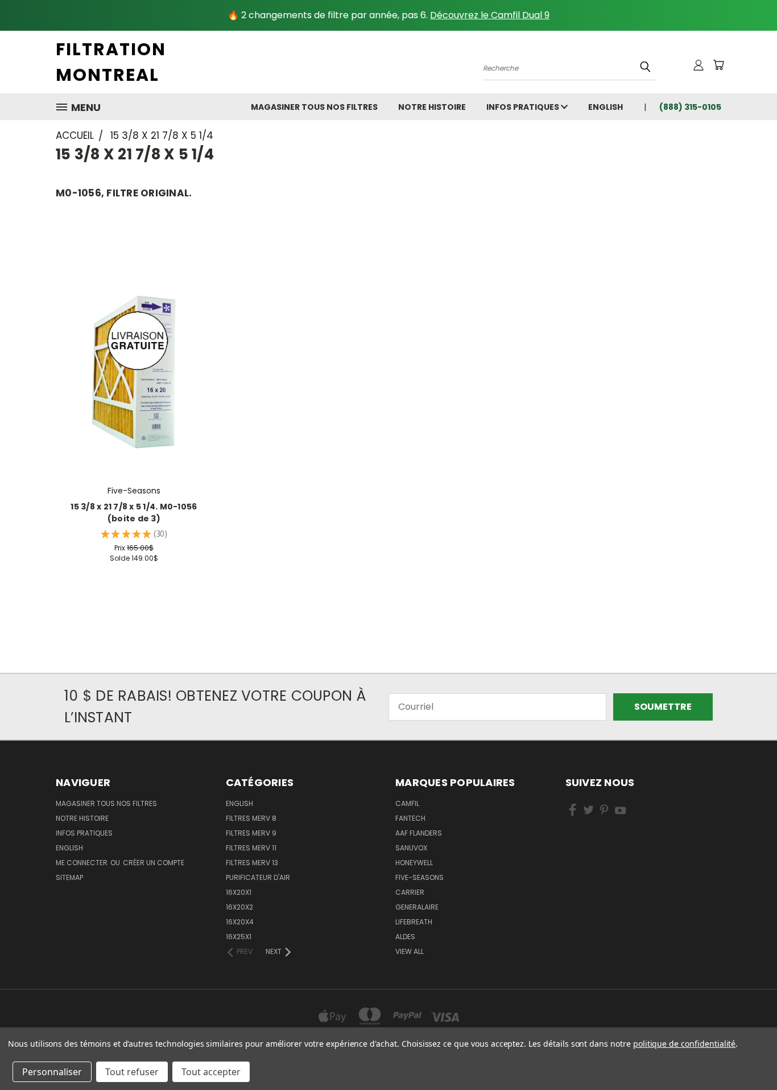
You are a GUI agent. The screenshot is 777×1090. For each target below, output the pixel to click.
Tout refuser (132, 1072)
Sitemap (69, 877)
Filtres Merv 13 (252, 862)
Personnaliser (52, 1072)
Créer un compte (153, 862)
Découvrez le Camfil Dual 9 (489, 15)
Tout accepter (211, 1072)
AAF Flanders (418, 833)
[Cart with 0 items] (718, 65)
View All (409, 951)
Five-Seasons (419, 877)
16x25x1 (238, 936)
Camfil (407, 803)
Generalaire (417, 907)
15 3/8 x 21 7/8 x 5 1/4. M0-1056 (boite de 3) (134, 512)
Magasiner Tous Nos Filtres (314, 107)
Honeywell (414, 862)
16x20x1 (238, 892)
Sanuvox (411, 848)
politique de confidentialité (684, 1043)
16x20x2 (239, 907)
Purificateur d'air (258, 877)
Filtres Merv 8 (251, 818)
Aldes (405, 936)
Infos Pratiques (523, 107)
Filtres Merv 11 (251, 848)
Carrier (409, 892)
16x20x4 (240, 922)
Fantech (410, 818)
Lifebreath (413, 922)
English (239, 803)
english (605, 107)
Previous (745, 1054)
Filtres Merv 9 (251, 833)
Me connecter (82, 862)
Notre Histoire (432, 107)
